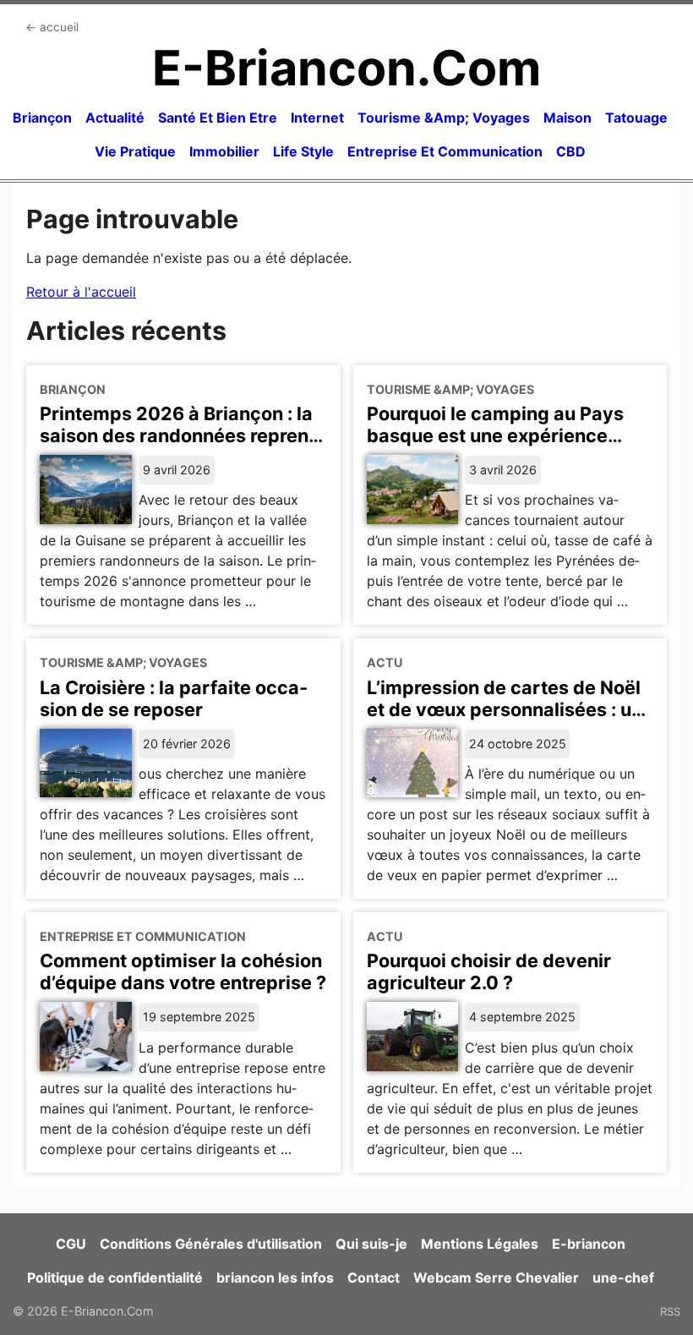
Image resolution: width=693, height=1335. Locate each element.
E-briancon (588, 1243)
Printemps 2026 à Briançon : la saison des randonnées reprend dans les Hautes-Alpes (180, 435)
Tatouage (636, 117)
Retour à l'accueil (81, 291)
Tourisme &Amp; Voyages (443, 117)
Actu (385, 662)
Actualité (115, 117)
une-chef (623, 1277)
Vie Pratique (135, 151)
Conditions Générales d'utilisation (211, 1243)
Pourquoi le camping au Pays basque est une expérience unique (495, 435)
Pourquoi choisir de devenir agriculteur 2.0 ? (489, 971)
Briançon (42, 117)
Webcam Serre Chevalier (496, 1277)
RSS (670, 1311)
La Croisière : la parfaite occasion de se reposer (174, 698)
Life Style (303, 151)
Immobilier (224, 151)
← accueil (52, 27)
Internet (317, 117)
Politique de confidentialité (115, 1277)
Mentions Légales (479, 1243)
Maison (567, 117)
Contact (373, 1277)
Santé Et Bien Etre (217, 117)
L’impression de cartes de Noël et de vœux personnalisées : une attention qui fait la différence (510, 709)
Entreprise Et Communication (445, 151)
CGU (71, 1243)
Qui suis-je (371, 1243)
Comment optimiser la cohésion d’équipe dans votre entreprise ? (183, 971)
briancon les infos (275, 1277)
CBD (571, 151)
